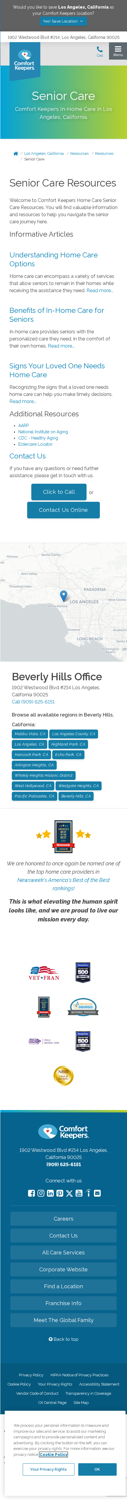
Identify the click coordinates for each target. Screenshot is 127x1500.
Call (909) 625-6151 (33, 702)
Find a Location (63, 1286)
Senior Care (34, 159)
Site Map (81, 1402)
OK (97, 1469)
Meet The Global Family (64, 1320)
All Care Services (63, 1252)
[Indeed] (88, 1193)
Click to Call (59, 492)
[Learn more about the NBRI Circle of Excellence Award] (63, 1084)
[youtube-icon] (79, 1193)
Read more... (100, 290)
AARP (23, 425)
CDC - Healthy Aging (38, 438)
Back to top (66, 1339)
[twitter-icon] (69, 1193)
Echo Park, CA (68, 754)
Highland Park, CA (68, 744)
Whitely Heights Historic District (44, 775)
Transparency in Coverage (88, 1393)
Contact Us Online (63, 510)
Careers (64, 1219)
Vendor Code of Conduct (37, 1393)
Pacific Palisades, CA (34, 796)
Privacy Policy (31, 1375)
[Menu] (118, 52)
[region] (65, 1453)
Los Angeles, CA (29, 744)
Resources (79, 153)
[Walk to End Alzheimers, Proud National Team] (44, 1044)
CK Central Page (52, 1402)
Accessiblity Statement (99, 1384)
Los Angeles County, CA (73, 734)
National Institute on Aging (43, 431)
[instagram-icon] (41, 1193)
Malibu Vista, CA (30, 734)
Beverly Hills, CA (76, 796)
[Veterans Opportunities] (44, 981)
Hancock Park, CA (31, 754)
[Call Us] (100, 53)
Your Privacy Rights (55, 1384)
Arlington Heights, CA (34, 765)
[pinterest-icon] (59, 1193)
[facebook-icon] (31, 1193)
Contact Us (27, 456)
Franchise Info (63, 1303)
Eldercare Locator (35, 444)
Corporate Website (63, 1269)
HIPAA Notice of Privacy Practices (79, 1375)
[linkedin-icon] (50, 1193)
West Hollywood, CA (33, 786)
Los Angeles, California (44, 153)
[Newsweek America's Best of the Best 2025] (44, 1016)
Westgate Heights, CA (78, 786)
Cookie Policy (19, 1384)
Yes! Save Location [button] (61, 21)
